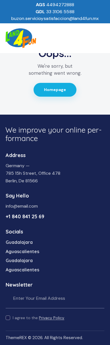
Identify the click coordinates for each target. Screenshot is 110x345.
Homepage (55, 89)
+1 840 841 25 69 (25, 216)
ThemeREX (16, 338)
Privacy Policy (51, 318)
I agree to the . (39, 317)
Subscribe (100, 298)
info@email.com (22, 206)
